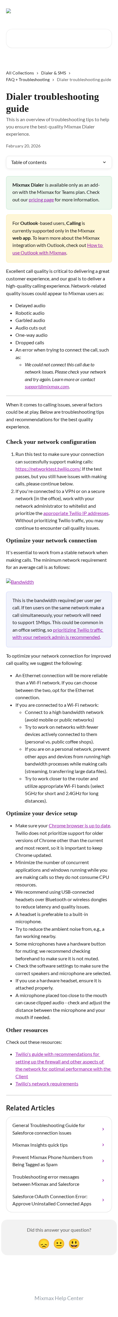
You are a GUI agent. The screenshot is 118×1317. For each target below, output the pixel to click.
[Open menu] (106, 10)
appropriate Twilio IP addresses (76, 513)
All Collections (20, 72)
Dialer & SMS (53, 72)
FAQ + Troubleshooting (28, 79)
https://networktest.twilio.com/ (47, 469)
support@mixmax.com (47, 386)
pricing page (41, 199)
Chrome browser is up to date (79, 825)
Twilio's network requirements (46, 1083)
